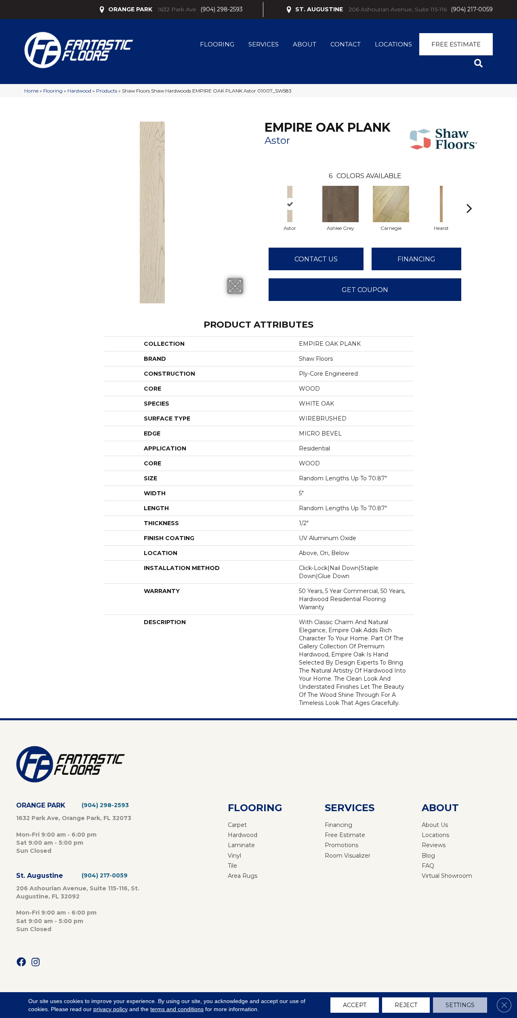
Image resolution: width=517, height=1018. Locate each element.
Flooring (217, 44)
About (304, 44)
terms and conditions (177, 1009)
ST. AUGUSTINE (319, 9)
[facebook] (21, 962)
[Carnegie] (391, 204)
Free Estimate (456, 44)
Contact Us (316, 259)
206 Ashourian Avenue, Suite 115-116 (398, 9)
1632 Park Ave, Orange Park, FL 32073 (73, 818)
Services (263, 44)
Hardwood (79, 91)
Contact (345, 44)
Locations (393, 44)
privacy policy (110, 1009)
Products (106, 91)
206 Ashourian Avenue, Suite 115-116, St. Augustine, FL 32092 (77, 892)
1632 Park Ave (177, 9)
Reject (406, 1005)
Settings (460, 1005)
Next (469, 196)
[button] (480, 63)
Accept (354, 1005)
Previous (260, 196)
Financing (416, 259)
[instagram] (36, 962)
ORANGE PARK (130, 9)
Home (31, 91)
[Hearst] (441, 204)
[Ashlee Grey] (340, 204)
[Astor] (289, 204)
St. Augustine (39, 875)
